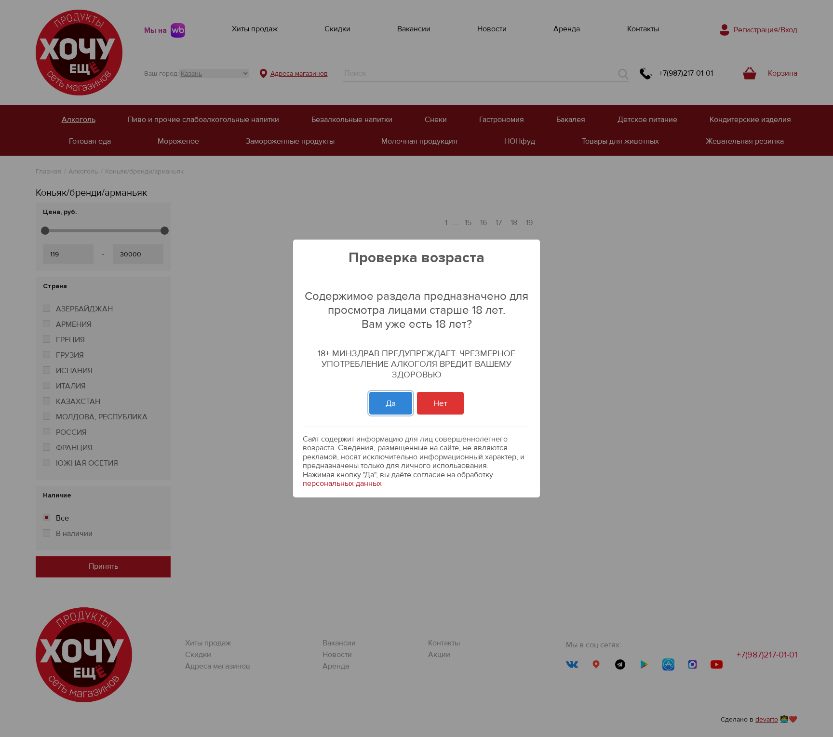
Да (391, 403)
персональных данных (342, 483)
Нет (440, 403)
